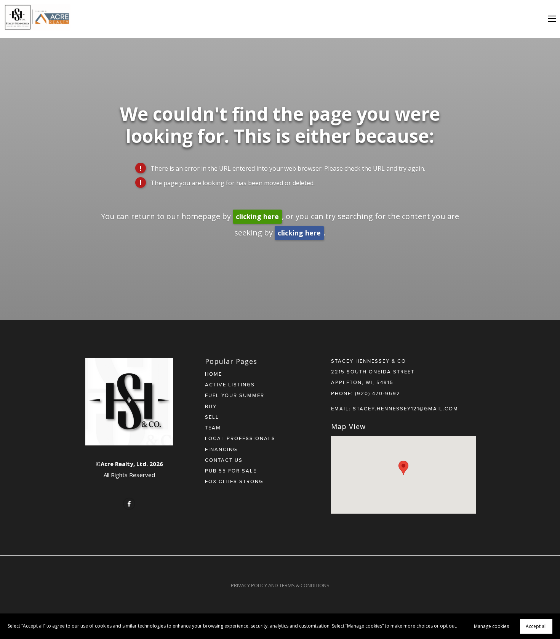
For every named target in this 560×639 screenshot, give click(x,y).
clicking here (257, 216)
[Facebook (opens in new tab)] (129, 504)
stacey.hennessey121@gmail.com (405, 408)
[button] (403, 468)
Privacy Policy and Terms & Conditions (280, 585)
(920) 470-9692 (377, 393)
